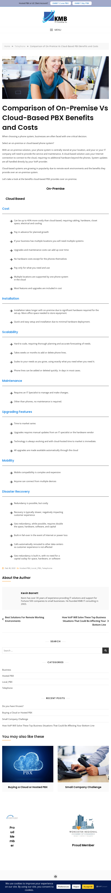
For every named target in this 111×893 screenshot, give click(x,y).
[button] (55, 30)
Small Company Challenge (15, 719)
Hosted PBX (25, 568)
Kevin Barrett (29, 593)
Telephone (47, 568)
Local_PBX (36, 568)
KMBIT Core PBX (61, 3)
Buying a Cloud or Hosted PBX (17, 712)
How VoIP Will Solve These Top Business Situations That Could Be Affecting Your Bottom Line (84, 621)
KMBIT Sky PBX (82, 3)
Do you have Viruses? (12, 706)
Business (6, 669)
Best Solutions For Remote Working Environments (24, 619)
